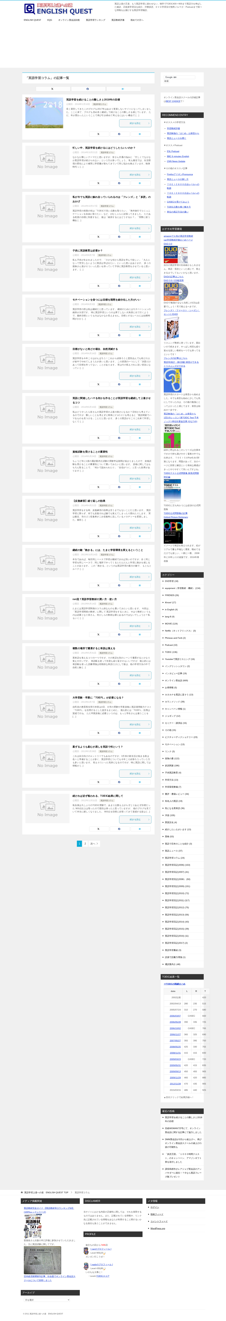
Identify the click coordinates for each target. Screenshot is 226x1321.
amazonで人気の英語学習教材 (178, 236)
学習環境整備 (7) (173, 787)
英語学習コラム (99, 104)
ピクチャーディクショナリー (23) (181, 737)
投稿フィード (157, 1214)
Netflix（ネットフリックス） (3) (180, 630)
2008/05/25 (175, 1046)
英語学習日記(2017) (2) (176, 943)
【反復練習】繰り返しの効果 (89, 501)
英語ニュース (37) (173, 851)
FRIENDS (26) (172, 595)
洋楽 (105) (170, 815)
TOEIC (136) (171, 652)
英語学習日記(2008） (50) (177, 879)
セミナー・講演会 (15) (176, 723)
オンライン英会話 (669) (176, 680)
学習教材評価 (173, 128)
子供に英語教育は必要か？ (88, 250)
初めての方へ (137, 20)
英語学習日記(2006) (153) (177, 865)
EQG (49, 20)
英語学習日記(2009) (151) (177, 886)
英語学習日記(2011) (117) (177, 900)
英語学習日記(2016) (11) (177, 936)
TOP (46, 1192)
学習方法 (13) (171, 780)
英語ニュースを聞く (176, 138)
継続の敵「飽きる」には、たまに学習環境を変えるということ (108, 550)
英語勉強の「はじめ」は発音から (183, 133)
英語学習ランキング (95, 20)
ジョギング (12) (172, 716)
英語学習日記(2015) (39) (177, 929)
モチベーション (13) (175, 744)
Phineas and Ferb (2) (175, 638)
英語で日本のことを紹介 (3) (178, 843)
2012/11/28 (175, 1084)
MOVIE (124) (171, 623)
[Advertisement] (113, 46)
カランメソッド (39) (175, 701)
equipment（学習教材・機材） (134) (182, 588)
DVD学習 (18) (171, 581)
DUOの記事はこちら (174, 276)
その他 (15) (170, 730)
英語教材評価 (117, 20)
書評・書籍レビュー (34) (177, 794)
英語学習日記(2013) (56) (177, 914)
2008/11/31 (175, 1053)
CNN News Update (176, 161)
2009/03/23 (175, 1059)
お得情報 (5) (171, 687)
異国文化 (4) (171, 822)
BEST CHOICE (173, 101)
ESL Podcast (173, 151)
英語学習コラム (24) (175, 858)
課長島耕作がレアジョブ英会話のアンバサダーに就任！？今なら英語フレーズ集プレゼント (183, 1173)
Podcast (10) (171, 645)
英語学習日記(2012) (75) (177, 907)
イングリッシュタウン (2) (177, 666)
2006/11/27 (175, 1034)
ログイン (155, 1207)
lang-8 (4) (169, 616)
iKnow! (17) (170, 602)
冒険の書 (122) (172, 758)
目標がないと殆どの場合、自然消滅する (95, 349)
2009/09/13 (175, 1071)
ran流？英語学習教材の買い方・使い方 (95, 599)
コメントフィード (159, 1221)
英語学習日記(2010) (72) (177, 893)
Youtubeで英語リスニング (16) (180, 659)
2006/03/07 (175, 1016)
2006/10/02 (175, 1028)
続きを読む (135, 123)
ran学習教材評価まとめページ (178, 240)
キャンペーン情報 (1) (175, 709)
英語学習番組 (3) (173, 950)
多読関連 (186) (172, 765)
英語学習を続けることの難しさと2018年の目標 (93, 99)
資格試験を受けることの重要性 (90, 451)
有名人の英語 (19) (173, 801)
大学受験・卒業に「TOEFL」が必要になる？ (98, 697)
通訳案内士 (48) (172, 964)
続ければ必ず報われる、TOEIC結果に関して (98, 796)
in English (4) (171, 609)
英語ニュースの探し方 (177, 179)
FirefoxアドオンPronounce (180, 174)
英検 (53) (169, 836)
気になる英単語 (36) (175, 808)
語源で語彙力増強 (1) (175, 957)
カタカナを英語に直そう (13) (179, 694)
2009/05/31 (175, 1065)
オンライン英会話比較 (69, 20)
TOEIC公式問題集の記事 (176, 513)
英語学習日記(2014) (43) (177, 921)
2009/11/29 (175, 1077)
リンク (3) (170, 751)
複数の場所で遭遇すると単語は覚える (94, 648)
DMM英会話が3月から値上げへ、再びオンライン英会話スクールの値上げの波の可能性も (183, 1143)
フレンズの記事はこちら (175, 358)
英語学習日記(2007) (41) (177, 872)
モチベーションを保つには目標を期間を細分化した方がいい (107, 299)
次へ (92, 843)
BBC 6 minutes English (178, 156)
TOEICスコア (102, 1276)
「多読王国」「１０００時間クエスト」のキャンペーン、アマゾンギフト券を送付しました (183, 1158)
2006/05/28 (175, 1022)
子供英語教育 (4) (173, 772)
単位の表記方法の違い (177, 212)
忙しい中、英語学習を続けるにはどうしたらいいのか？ (104, 148)
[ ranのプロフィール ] (101, 1249)
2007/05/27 (175, 1040)
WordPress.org (158, 1228)
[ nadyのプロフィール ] (102, 1264)
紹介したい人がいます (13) (178, 829)
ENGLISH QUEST (32, 20)
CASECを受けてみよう (178, 202)
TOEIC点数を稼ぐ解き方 (179, 207)
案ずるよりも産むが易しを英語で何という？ (98, 746)
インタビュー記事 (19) (176, 673)
